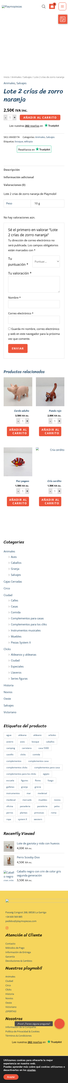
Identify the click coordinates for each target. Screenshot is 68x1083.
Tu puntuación (18, 261)
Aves (14, 557)
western (38, 819)
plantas (23, 812)
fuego (50, 780)
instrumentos (13, 793)
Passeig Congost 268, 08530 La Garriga (25, 912)
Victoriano (10, 712)
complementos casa (38, 761)
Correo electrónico (20, 313)
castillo (9, 754)
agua (8, 735)
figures (24, 780)
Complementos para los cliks (29, 624)
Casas (14, 606)
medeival (42, 793)
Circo (7, 588)
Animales (9, 551)
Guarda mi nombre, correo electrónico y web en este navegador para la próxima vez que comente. (34, 334)
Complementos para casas (27, 618)
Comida (15, 612)
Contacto (10, 943)
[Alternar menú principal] (62, 6)
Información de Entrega (18, 952)
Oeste (7, 698)
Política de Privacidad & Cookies (22, 1031)
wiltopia (28, 141)
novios (57, 799)
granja (24, 786)
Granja (15, 569)
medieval (11, 799)
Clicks (7, 649)
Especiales (17, 666)
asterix (9, 741)
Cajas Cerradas (13, 581)
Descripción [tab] (12, 169)
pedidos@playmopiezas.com (20, 921)
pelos (57, 806)
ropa (8, 819)
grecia (38, 786)
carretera (27, 748)
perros (9, 812)
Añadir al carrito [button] (18, 431)
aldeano (37, 735)
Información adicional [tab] (19, 177)
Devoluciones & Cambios (18, 960)
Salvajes (16, 575)
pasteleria (42, 806)
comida (36, 754)
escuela (10, 780)
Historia (8, 685)
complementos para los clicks (21, 773)
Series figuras (19, 678)
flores (38, 780)
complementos (13, 761)
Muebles (16, 636)
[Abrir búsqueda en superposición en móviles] (44, 6)
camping (10, 748)
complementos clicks (16, 767)
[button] (59, 1024)
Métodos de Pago (14, 947)
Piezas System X (21, 642)
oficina (9, 806)
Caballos (16, 562)
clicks (23, 754)
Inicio (6, 77)
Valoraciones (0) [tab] (14, 185)
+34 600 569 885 (13, 916)
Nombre (14, 297)
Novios (8, 692)
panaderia (25, 806)
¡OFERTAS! (10, 1011)
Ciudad (8, 595)
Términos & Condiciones (18, 1035)
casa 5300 (43, 748)
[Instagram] (7, 927)
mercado (27, 799)
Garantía (10, 956)
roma (53, 812)
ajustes (31, 1070)
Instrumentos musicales (26, 630)
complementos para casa (47, 767)
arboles (52, 735)
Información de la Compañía (20, 1027)
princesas (39, 812)
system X (22, 819)
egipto (46, 773)
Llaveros (16, 672)
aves (22, 741)
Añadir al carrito (40, 117)
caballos (50, 741)
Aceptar (11, 1076)
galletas (10, 786)
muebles (42, 799)
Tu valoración (20, 273)
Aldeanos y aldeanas (23, 654)
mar (29, 793)
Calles (14, 600)
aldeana (22, 735)
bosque (35, 741)
